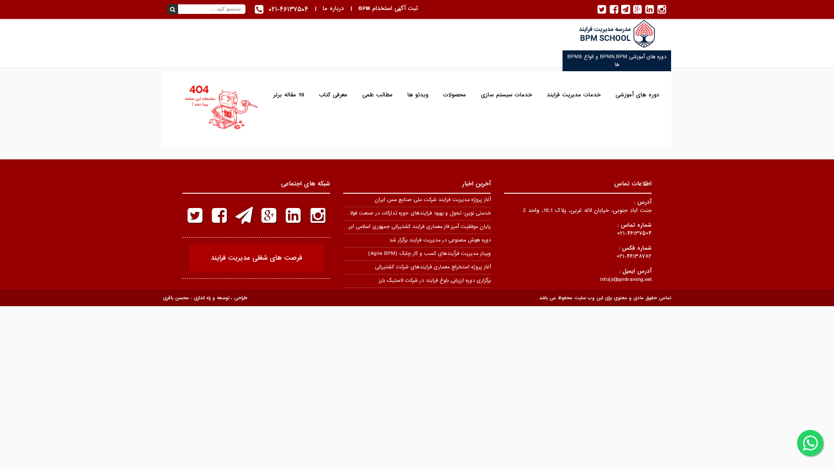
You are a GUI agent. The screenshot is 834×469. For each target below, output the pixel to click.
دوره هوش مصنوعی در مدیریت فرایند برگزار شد (440, 240)
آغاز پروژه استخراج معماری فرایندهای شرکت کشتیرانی (433, 267)
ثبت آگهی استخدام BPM (388, 8)
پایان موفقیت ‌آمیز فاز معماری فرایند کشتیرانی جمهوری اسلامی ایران (417, 227)
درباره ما (333, 8)
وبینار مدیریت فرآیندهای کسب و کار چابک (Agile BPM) (429, 254)
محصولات (454, 95)
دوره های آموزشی (637, 95)
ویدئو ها (417, 95)
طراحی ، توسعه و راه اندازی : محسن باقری (205, 297)
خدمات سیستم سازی (506, 95)
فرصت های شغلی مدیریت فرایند (256, 258)
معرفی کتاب (333, 95)
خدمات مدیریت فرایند (574, 95)
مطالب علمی (377, 95)
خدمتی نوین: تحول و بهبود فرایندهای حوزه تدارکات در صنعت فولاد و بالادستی (407, 213)
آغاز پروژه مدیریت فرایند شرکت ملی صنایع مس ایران (432, 200)
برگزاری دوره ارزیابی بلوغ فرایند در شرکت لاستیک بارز (435, 280)
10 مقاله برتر (288, 95)
